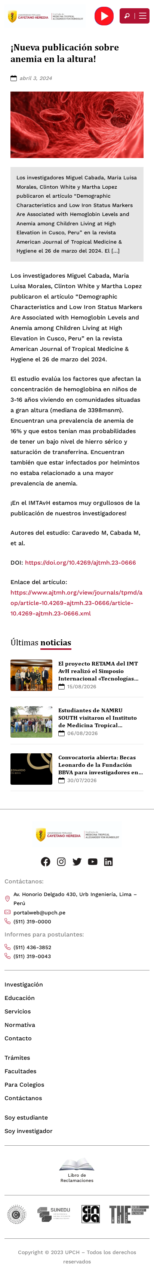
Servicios (17, 1011)
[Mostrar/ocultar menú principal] (142, 16)
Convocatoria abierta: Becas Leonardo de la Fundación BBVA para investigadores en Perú (98, 768)
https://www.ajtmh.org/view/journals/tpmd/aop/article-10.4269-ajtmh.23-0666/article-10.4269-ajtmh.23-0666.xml (76, 603)
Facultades (20, 1071)
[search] (127, 16)
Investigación (23, 984)
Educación (19, 997)
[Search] (127, 16)
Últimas (40, 642)
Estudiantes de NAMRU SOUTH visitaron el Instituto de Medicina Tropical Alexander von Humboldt (97, 721)
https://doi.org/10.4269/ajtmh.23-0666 (80, 562)
